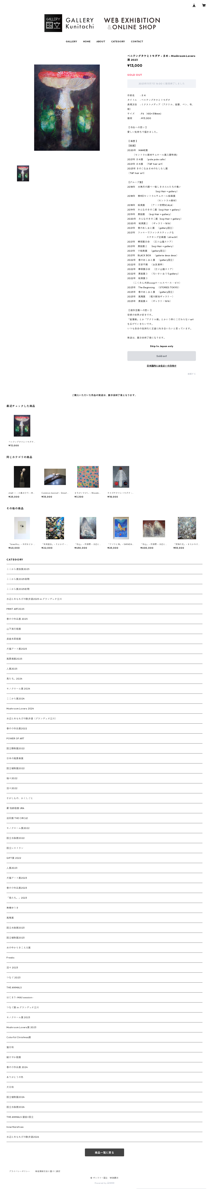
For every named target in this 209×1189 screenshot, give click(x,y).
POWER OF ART (15, 738)
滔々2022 (12, 788)
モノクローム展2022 (18, 828)
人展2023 (12, 867)
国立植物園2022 (16, 768)
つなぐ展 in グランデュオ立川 (23, 1007)
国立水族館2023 (16, 927)
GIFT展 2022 (14, 858)
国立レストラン (15, 848)
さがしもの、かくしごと (20, 798)
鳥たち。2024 (14, 678)
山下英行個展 (14, 628)
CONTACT (137, 41)
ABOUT (100, 41)
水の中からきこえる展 (19, 947)
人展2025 (12, 668)
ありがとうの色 (15, 1077)
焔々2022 (12, 778)
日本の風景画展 (15, 758)
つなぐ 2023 (13, 977)
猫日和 (10, 1047)
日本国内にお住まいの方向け (162, 365)
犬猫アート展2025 (17, 648)
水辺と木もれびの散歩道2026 (23, 1136)
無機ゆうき (13, 907)
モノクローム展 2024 (18, 688)
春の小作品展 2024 (17, 1067)
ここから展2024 (16, 698)
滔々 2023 (12, 967)
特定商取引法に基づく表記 (47, 1171)
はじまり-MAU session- (20, 997)
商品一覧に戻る (104, 1152)
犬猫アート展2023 (17, 877)
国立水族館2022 (16, 838)
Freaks (11, 957)
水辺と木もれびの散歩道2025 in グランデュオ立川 (34, 599)
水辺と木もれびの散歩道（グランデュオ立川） (32, 718)
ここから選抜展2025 (18, 569)
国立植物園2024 (16, 1097)
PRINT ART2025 (15, 608)
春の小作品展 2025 (17, 618)
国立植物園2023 (16, 937)
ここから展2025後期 (18, 579)
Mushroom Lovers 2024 (20, 708)
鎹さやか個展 (14, 1057)
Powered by (101, 1183)
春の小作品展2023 (17, 887)
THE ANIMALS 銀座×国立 (20, 1117)
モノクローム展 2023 (18, 1017)
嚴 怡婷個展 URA (15, 808)
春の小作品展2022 (17, 728)
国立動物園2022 (16, 748)
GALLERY (71, 41)
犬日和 (10, 1087)
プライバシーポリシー (19, 1171)
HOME (87, 41)
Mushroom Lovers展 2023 (21, 1027)
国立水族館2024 (16, 1107)
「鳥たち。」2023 (17, 897)
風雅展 (10, 917)
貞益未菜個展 (14, 638)
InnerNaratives (15, 1126)
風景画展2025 (14, 658)
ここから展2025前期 (18, 589)
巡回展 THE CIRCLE (17, 818)
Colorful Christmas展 (19, 1037)
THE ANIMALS (14, 987)
